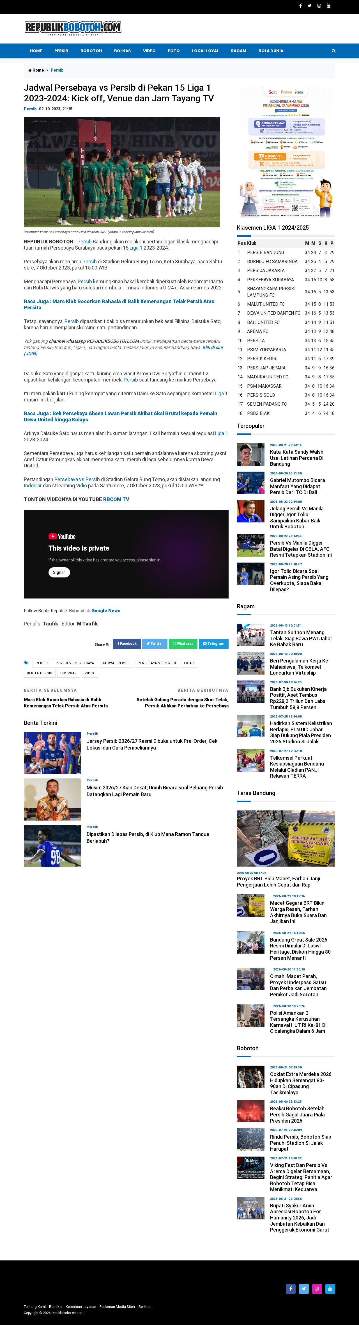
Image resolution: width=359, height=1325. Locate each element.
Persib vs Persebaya (75, 663)
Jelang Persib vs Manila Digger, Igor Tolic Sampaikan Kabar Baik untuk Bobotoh (297, 518)
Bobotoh (91, 51)
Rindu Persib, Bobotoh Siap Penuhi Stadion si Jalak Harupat (300, 1143)
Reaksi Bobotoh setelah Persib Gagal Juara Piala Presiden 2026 (297, 1114)
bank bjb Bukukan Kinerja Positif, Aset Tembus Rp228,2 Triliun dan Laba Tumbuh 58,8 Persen (298, 698)
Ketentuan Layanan (81, 1307)
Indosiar (33, 485)
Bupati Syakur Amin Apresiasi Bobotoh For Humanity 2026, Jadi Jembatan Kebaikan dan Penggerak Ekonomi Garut (299, 1218)
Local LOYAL (205, 51)
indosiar (68, 673)
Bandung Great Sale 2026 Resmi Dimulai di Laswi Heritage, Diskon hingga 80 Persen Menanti (300, 949)
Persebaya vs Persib (77, 479)
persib (42, 663)
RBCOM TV (116, 499)
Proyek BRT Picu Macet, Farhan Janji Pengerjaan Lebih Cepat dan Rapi (278, 882)
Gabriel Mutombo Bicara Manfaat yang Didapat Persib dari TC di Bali (297, 486)
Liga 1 (136, 248)
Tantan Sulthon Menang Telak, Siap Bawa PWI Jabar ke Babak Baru (301, 638)
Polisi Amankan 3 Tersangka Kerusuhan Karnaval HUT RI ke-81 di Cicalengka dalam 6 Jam (298, 1022)
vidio (89, 673)
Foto (174, 51)
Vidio (81, 485)
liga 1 (189, 663)
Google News (105, 610)
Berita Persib (39, 673)
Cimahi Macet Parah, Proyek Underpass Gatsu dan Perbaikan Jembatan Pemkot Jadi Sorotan (298, 985)
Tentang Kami (35, 1307)
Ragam (238, 51)
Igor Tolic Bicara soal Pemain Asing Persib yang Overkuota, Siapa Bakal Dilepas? (299, 580)
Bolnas (122, 51)
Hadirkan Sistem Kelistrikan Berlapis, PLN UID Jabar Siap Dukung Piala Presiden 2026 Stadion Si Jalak (301, 732)
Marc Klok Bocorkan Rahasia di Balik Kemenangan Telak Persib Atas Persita (66, 698)
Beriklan (145, 1307)
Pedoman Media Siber (117, 1307)
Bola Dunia (271, 51)
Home (36, 51)
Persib (61, 51)
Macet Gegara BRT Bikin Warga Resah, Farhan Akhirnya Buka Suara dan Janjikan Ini (298, 912)
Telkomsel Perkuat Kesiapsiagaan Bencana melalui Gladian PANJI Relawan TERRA (297, 767)
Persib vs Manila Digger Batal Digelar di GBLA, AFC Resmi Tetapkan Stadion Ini (301, 549)
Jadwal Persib (116, 663)
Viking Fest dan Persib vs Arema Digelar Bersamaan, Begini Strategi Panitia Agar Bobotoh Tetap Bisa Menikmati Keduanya (301, 1177)
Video (149, 51)
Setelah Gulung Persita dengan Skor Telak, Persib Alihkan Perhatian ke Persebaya (183, 698)
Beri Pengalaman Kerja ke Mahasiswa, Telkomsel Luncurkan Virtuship (299, 667)
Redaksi (55, 1307)
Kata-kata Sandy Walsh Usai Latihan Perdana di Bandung (296, 458)
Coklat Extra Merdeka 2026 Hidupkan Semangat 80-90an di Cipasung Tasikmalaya (301, 1083)
